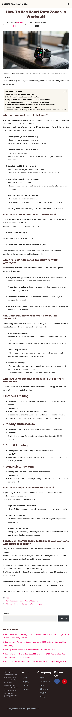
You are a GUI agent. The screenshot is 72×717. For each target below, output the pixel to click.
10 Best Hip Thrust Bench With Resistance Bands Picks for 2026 (29, 649)
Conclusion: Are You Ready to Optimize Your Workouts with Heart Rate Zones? (36, 110)
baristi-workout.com (15, 4)
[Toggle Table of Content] (64, 91)
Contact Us (45, 681)
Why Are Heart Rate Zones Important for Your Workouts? (28, 100)
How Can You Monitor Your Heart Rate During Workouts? (28, 102)
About (42, 677)
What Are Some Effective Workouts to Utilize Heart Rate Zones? (30, 105)
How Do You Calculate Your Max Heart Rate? (23, 97)
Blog (7, 598)
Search (6, 614)
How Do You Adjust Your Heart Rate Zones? (23, 107)
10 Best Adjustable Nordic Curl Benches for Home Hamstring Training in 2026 (34, 661)
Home (26, 689)
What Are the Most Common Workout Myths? (25, 604)
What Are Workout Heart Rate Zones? (20, 94)
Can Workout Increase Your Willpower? (22, 601)
